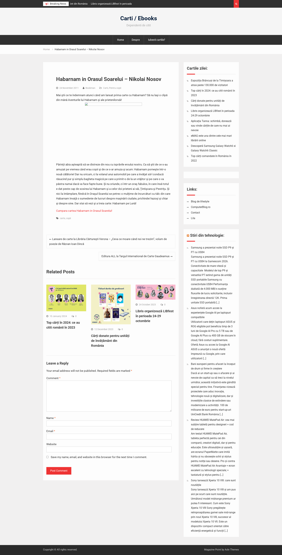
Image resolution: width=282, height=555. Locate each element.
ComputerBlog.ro (200, 207)
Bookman (90, 88)
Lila (193, 218)
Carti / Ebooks (138, 18)
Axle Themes (232, 549)
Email (50, 431)
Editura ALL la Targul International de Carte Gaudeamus (136, 256)
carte (62, 218)
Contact (195, 212)
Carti (105, 88)
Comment (53, 378)
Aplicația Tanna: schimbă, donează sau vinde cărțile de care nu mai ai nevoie (211, 126)
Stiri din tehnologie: (207, 235)
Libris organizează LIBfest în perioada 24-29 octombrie (155, 316)
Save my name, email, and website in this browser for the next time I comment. (99, 457)
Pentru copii (115, 88)
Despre (136, 39)
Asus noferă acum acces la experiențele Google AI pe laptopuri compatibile (211, 313)
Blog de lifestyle (200, 201)
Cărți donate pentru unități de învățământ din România (110, 341)
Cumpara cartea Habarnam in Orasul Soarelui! (84, 210)
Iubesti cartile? (156, 39)
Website (51, 444)
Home (120, 39)
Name (50, 418)
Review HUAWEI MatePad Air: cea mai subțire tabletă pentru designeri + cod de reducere (212, 424)
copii (68, 218)
